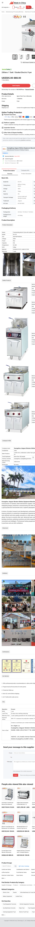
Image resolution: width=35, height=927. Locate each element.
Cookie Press (19, 896)
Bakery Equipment (7, 896)
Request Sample (29, 89)
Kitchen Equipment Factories (27, 904)
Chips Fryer (22, 908)
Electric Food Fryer (24, 912)
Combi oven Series (6, 869)
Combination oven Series (22, 869)
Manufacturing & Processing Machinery (14, 11)
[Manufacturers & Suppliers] (17, 2)
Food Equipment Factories (9, 904)
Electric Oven (6, 892)
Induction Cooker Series (8, 875)
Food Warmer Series (21, 872)
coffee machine (5, 872)
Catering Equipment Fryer (9, 912)
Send (15, 775)
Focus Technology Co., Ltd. (21, 920)
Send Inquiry (16, 85)
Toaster (15, 892)
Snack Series (19, 875)
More (3, 915)
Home (3, 11)
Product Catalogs (24, 866)
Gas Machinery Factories (9, 908)
